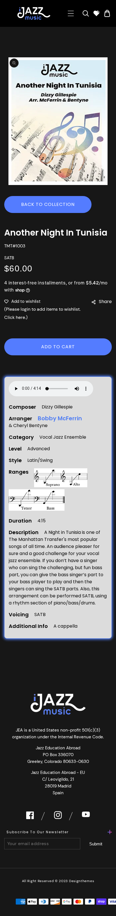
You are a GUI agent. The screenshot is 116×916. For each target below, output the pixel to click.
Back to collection (48, 204)
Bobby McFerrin (60, 418)
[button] (71, 13)
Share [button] (105, 301)
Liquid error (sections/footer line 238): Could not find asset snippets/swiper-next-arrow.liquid (96, 844)
